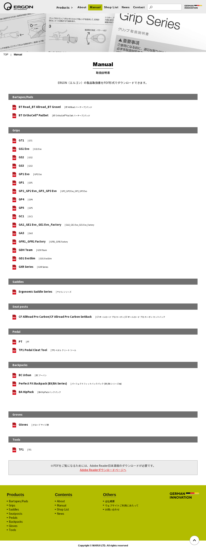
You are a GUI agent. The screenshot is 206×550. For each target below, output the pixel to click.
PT (24, 341)
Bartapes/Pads (18, 501)
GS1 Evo (30, 149)
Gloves (34, 424)
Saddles (14, 509)
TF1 (25, 449)
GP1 (26, 182)
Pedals (13, 517)
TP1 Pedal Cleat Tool (47, 350)
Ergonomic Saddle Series (45, 291)
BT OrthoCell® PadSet (54, 115)
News (126, 7)
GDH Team (33, 250)
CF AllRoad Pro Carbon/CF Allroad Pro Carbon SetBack (92, 317)
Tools (12, 530)
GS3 (25, 165)
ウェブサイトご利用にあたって (122, 505)
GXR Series (33, 267)
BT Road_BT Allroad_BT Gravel (55, 107)
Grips (12, 505)
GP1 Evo (30, 174)
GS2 (25, 157)
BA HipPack (40, 392)
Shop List (111, 7)
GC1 (26, 216)
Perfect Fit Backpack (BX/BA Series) (70, 383)
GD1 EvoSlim (35, 258)
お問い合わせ (112, 509)
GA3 (26, 233)
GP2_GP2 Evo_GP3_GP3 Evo (53, 191)
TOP (5, 54)
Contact (139, 7)
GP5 (26, 208)
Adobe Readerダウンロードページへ (103, 470)
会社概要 (110, 501)
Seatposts (15, 513)
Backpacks (16, 522)
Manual (95, 7)
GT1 (25, 140)
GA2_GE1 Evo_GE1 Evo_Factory (56, 224)
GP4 (26, 199)
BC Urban (33, 375)
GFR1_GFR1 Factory (43, 241)
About (82, 7)
